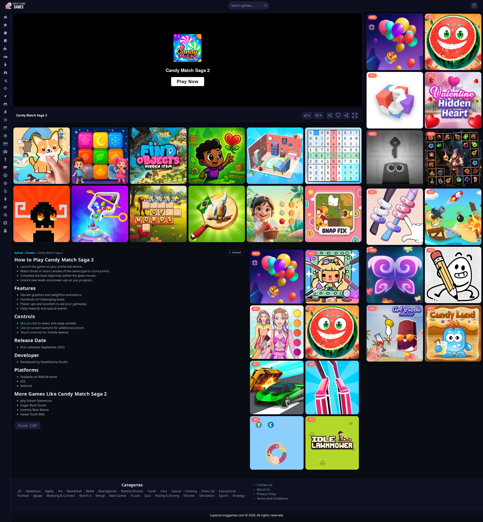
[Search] (265, 5)
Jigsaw (15, 183)
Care (13, 152)
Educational (227, 491)
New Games (117, 496)
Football (23, 496)
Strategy (239, 496)
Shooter (189, 496)
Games (18, 253)
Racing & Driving (167, 496)
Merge (100, 496)
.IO (13, 96)
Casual (15, 41)
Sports (15, 223)
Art (13, 112)
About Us (263, 489)
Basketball (74, 491)
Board (14, 128)
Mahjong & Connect (61, 496)
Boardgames (107, 491)
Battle (14, 80)
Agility (15, 104)
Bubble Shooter (132, 491)
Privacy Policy (266, 494)
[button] (329, 115)
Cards (14, 144)
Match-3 (85, 496)
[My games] (474, 5)
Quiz (14, 207)
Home (14, 17)
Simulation (207, 496)
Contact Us (264, 485)
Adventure (33, 491)
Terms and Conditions (272, 498)
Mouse (25, 323)
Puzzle (15, 49)
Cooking (191, 491)
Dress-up (208, 491)
